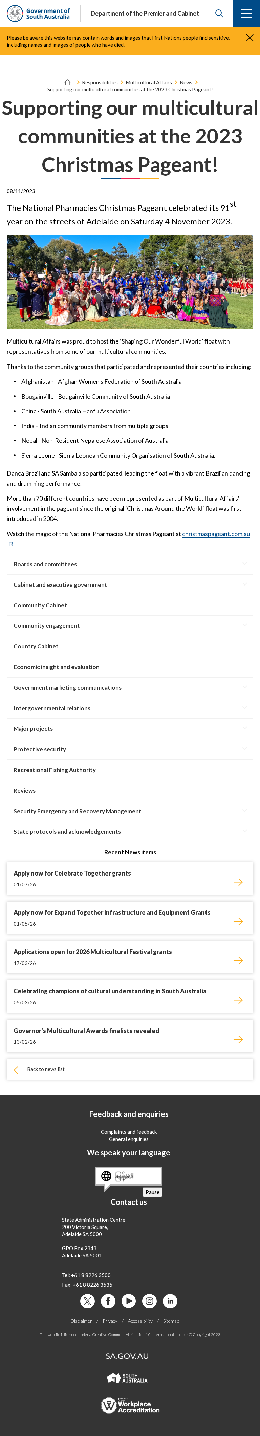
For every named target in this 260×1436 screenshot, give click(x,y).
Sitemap (171, 1321)
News (186, 82)
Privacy (110, 1321)
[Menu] (246, 13)
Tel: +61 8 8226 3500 (86, 1275)
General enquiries (129, 1139)
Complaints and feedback (129, 1132)
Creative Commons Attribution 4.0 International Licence (140, 1334)
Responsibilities (100, 82)
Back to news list (46, 1069)
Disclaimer (81, 1321)
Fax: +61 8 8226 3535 (87, 1285)
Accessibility (140, 1321)
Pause (154, 1192)
